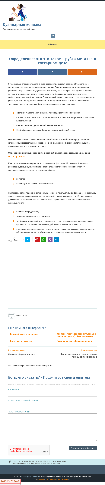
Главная (40, 479)
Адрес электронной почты (23, 400)
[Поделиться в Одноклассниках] (82, 72)
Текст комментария (19, 412)
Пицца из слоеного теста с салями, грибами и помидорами (78, 355)
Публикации (51, 479)
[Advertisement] (52, 275)
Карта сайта (63, 479)
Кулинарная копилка (30, 476)
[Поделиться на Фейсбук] (22, 72)
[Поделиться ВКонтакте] (52, 72)
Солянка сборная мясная (21, 354)
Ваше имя (13, 389)
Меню (53, 44)
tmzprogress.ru (16, 156)
